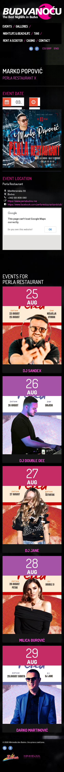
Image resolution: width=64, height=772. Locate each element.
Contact (44, 40)
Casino (30, 40)
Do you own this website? (20, 229)
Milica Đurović (32, 640)
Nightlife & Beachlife (16, 33)
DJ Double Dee (32, 460)
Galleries (22, 26)
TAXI (36, 33)
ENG (56, 48)
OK (50, 229)
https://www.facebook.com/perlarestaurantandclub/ (35, 204)
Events (7, 26)
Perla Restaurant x (19, 78)
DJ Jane (32, 550)
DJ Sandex (32, 370)
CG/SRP (46, 48)
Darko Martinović (32, 730)
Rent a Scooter (13, 40)
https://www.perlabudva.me (22, 201)
